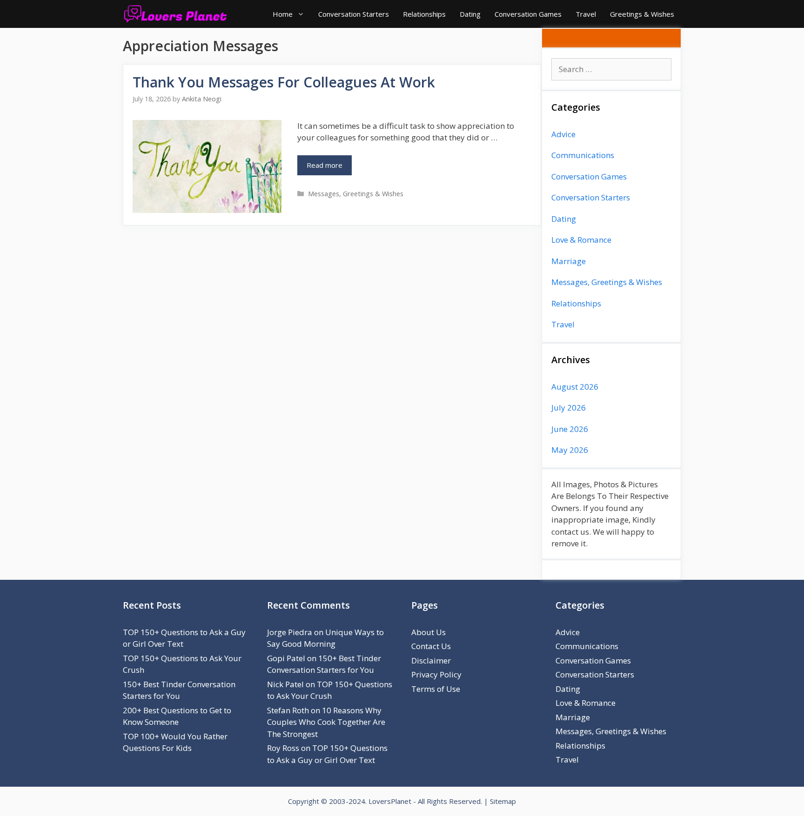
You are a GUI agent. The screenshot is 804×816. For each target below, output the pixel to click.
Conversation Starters (353, 14)
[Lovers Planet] (177, 14)
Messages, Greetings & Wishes (355, 193)
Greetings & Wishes (642, 14)
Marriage (568, 261)
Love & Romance (581, 239)
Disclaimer (431, 660)
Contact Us (431, 646)
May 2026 (569, 449)
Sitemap (503, 801)
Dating (470, 14)
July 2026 (568, 407)
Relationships (424, 14)
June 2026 (569, 429)
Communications (582, 155)
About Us (428, 632)
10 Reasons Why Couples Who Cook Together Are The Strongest (326, 722)
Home (283, 14)
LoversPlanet (389, 801)
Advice (563, 134)
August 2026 (574, 386)
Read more (324, 165)
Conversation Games (528, 14)
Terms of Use (435, 688)
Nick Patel (285, 684)
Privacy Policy (436, 674)
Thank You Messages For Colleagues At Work (284, 82)
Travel (586, 14)
